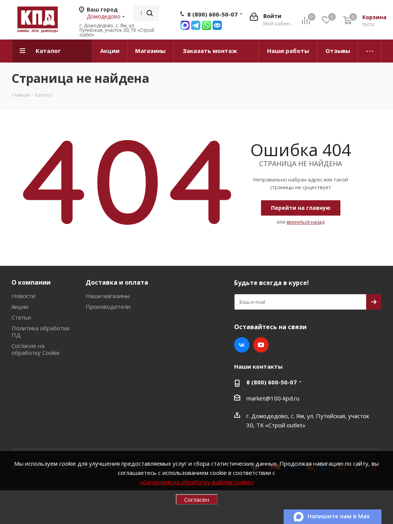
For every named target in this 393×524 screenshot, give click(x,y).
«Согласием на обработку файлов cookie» (197, 482)
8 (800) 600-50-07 (212, 14)
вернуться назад (305, 222)
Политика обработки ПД (40, 331)
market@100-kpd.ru (272, 398)
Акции (20, 306)
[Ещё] (369, 51)
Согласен (196, 499)
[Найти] (149, 13)
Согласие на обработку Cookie (36, 349)
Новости (23, 296)
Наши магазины (108, 296)
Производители (108, 306)
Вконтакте (241, 345)
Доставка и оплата (117, 282)
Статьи (21, 317)
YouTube (261, 345)
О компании (31, 282)
